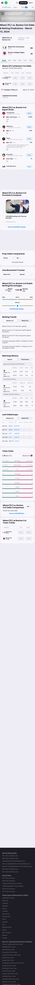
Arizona (4, 908)
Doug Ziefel (9, 154)
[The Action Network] (6, 2)
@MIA (10, 429)
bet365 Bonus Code (8, 949)
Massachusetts (6, 927)
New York (5, 900)
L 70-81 (16, 441)
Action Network (10, 222)
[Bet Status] (4, 117)
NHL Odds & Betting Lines (10, 871)
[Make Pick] (7, 121)
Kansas (4, 930)
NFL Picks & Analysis (8, 878)
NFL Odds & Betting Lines (10, 855)
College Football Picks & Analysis (12, 883)
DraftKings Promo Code (9, 968)
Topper (8, 138)
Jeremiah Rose (10, 112)
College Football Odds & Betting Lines (13, 861)
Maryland (5, 906)
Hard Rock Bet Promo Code (10, 979)
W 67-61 (16, 426)
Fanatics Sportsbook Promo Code (12, 944)
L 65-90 (16, 433)
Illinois (4, 919)
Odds (14, 60)
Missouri (4, 935)
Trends (31, 60)
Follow (29, 113)
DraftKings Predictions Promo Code (13, 963)
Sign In (31, 2)
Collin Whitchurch (11, 166)
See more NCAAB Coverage (16, 227)
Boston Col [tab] (9, 320)
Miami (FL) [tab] (25, 320)
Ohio (3, 924)
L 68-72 (16, 437)
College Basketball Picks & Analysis (12, 886)
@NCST (11, 441)
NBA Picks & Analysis (8, 881)
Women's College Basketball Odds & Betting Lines (17, 866)
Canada (4, 938)
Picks (19, 60)
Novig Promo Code (8, 960)
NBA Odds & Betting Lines (10, 858)
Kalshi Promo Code (8, 957)
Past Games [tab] (25, 359)
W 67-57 (16, 429)
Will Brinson (9, 126)
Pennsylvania (6, 916)
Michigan (5, 922)
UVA (10, 437)
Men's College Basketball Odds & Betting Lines (16, 863)
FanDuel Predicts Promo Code (11, 955)
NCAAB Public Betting (17, 309)
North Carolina (6, 932)
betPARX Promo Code (8, 976)
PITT (10, 433)
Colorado (5, 911)
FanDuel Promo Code (8, 971)
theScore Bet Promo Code (10, 973)
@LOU (11, 426)
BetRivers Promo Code (9, 981)
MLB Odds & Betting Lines (10, 869)
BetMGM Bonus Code (8, 947)
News (9, 60)
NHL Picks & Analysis (8, 891)
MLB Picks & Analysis (8, 889)
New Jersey (5, 914)
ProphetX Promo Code (9, 965)
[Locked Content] (17, 305)
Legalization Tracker (8, 898)
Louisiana (5, 903)
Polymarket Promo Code (9, 952)
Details (4, 60)
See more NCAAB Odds (16, 513)
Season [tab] (9, 359)
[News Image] (17, 206)
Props (25, 60)
